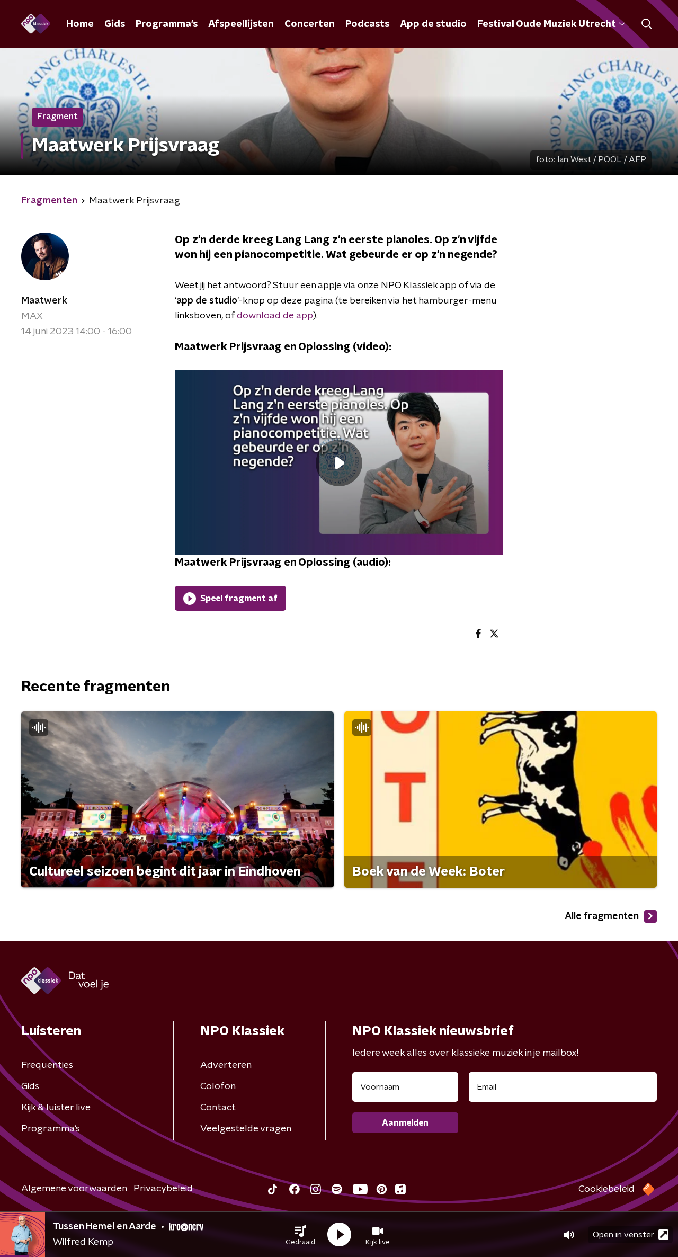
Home (80, 24)
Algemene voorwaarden (74, 1188)
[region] (339, 462)
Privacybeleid (163, 1188)
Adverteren (226, 1065)
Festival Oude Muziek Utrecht (546, 24)
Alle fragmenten (602, 916)
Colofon (218, 1086)
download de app (275, 315)
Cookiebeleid (606, 1189)
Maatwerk (44, 301)
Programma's (167, 24)
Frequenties (47, 1065)
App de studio (433, 24)
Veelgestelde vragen (245, 1129)
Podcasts (367, 24)
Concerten (309, 24)
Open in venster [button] (623, 1235)
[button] (300, 1235)
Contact (218, 1107)
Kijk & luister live (56, 1107)
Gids (114, 24)
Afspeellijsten (241, 24)
